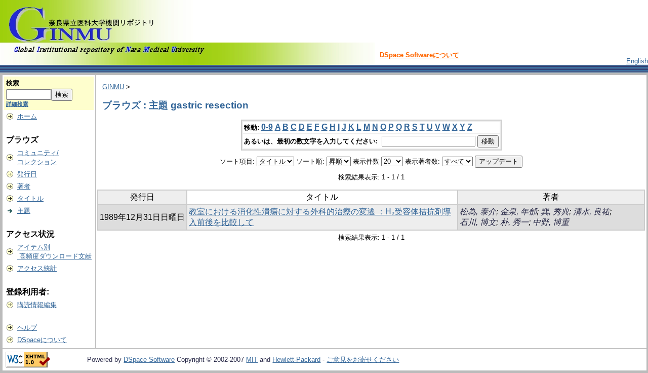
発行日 (27, 174)
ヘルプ (27, 327)
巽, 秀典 (555, 211)
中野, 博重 (551, 222)
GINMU (113, 87)
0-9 (267, 127)
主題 (23, 210)
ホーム (27, 116)
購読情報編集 (37, 305)
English (637, 61)
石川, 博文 (478, 222)
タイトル (30, 198)
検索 (12, 83)
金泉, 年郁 (518, 211)
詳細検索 (17, 104)
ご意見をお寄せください (363, 359)
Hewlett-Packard (296, 359)
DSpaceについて (42, 340)
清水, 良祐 (591, 211)
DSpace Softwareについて (419, 55)
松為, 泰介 (478, 211)
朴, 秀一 (514, 222)
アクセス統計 (37, 268)
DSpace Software (149, 359)
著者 (23, 186)
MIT (252, 359)
